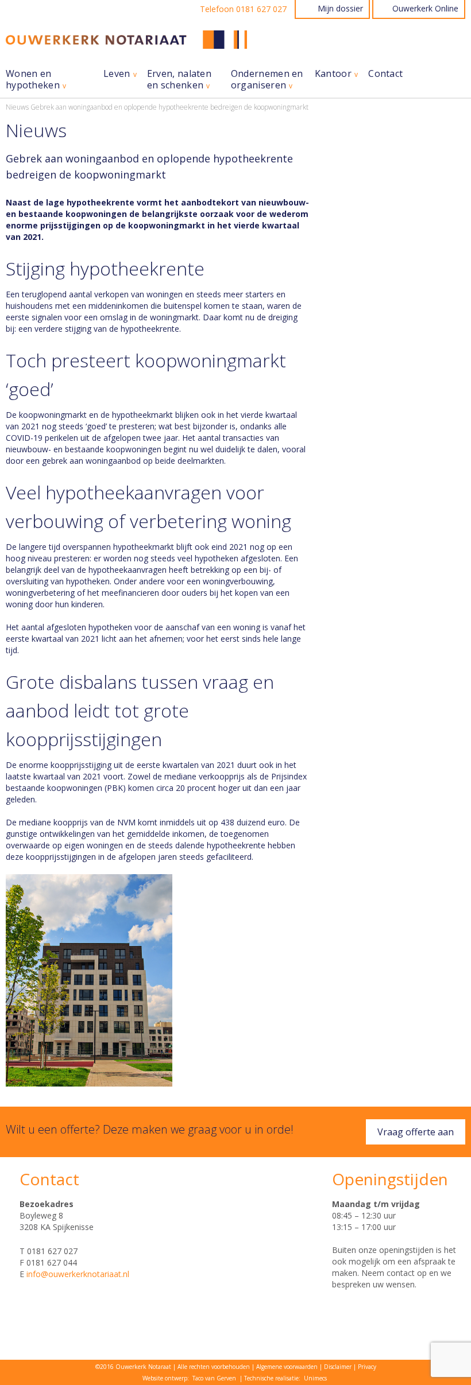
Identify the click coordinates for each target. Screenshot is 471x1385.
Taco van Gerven (214, 1378)
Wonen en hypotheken (33, 79)
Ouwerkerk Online (425, 8)
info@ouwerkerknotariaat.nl (77, 1273)
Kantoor (333, 74)
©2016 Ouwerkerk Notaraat (133, 1367)
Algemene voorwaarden (287, 1367)
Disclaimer (338, 1367)
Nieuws (17, 107)
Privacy (367, 1367)
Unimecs (315, 1378)
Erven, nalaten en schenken (179, 79)
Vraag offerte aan (415, 1132)
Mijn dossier (340, 8)
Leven (116, 74)
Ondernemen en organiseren (267, 79)
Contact (385, 74)
